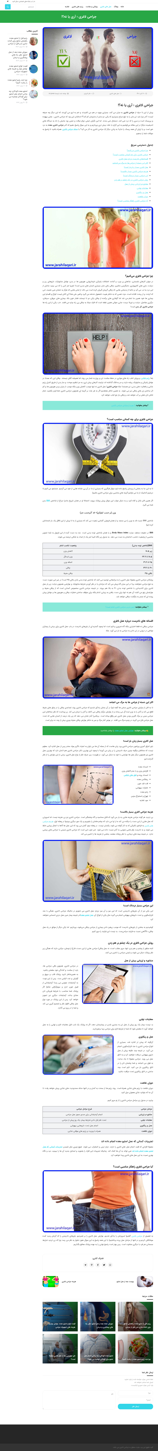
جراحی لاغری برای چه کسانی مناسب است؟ (130, 154)
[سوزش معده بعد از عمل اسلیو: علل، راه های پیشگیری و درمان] (33, 55)
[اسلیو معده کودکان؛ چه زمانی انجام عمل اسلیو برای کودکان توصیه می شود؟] (33, 94)
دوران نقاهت (143, 196)
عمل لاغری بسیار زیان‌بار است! (136, 167)
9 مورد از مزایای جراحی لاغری (123, 405)
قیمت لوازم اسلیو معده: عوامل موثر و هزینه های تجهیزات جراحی (17, 68)
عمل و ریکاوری (142, 192)
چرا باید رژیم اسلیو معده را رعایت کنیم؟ (17, 81)
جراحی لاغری (136, 1236)
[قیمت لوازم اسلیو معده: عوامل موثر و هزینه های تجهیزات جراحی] (33, 69)
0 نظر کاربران (88, 93)
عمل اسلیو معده (86, 915)
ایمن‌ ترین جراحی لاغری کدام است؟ (119, 607)
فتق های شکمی (130, 775)
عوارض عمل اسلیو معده (124, 730)
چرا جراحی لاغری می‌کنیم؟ (137, 150)
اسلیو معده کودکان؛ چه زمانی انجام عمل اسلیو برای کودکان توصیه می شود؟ (18, 95)
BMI (48, 500)
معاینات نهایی (142, 188)
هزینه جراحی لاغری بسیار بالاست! (134, 171)
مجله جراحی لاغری (70, 129)
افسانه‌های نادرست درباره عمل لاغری (133, 158)
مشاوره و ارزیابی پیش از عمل (136, 184)
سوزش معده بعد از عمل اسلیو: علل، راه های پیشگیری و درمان (18, 55)
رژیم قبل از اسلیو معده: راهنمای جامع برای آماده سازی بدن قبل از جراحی (17, 41)
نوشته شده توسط (57, 93)
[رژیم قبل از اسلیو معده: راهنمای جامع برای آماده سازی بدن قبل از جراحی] (33, 41)
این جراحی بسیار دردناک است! (135, 175)
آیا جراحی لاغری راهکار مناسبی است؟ (132, 200)
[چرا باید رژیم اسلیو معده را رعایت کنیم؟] (33, 83)
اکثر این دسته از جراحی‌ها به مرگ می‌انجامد (130, 163)
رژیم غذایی (145, 378)
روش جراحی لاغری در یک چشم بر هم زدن (131, 179)
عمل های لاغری (114, 93)
